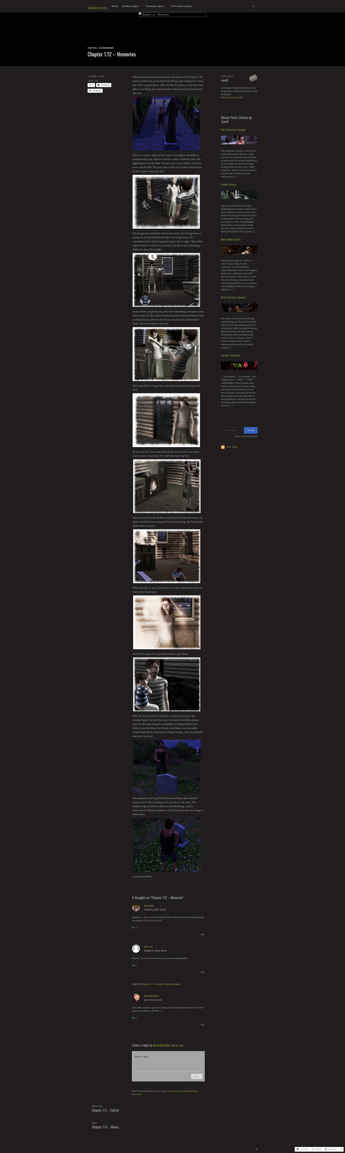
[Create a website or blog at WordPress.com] (256, 1149)
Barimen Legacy (130, 6)
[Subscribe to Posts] (223, 446)
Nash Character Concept (233, 297)
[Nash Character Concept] (239, 315)
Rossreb (148, 946)
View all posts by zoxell (231, 97)
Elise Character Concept (233, 130)
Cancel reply (177, 1045)
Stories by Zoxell (98, 8)
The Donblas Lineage (181, 6)
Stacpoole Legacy (154, 6)
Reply (203, 934)
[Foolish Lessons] (239, 202)
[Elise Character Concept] (239, 147)
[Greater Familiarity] (239, 373)
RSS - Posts (232, 446)
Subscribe (250, 430)
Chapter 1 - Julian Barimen (100, 48)
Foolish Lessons (229, 184)
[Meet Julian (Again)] (239, 257)
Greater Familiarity (230, 355)
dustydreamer (151, 996)
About (115, 6)
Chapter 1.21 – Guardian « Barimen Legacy (160, 984)
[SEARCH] (253, 6)
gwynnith (149, 905)
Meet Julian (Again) (230, 239)
